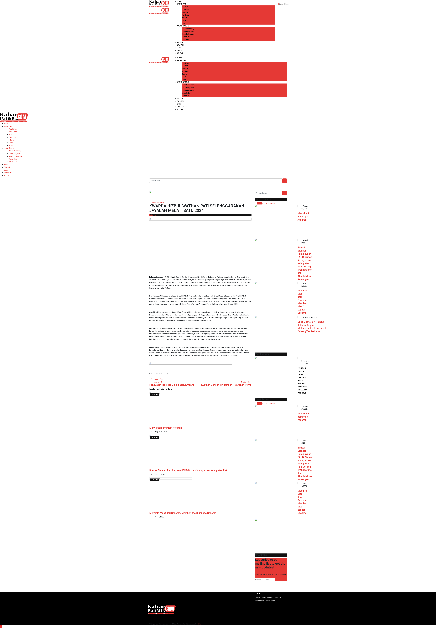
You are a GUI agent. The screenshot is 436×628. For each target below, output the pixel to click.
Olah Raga (185, 15)
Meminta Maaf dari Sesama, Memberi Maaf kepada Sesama (182, 513)
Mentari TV (182, 50)
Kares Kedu (186, 40)
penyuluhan (267, 600)
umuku (273, 600)
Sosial (184, 20)
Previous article (157, 382)
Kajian (180, 42)
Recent (259, 203)
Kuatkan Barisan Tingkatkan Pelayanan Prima (226, 384)
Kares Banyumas (188, 31)
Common (271, 203)
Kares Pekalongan (188, 34)
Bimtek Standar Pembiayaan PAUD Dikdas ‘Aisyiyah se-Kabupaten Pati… (189, 470)
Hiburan (184, 18)
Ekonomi (185, 12)
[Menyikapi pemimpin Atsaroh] (276, 222)
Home (179, 1)
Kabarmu (160, 202)
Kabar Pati (181, 4)
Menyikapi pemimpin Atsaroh (165, 427)
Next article (245, 382)
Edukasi (180, 45)
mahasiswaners (276, 597)
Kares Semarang (188, 29)
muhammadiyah (259, 600)
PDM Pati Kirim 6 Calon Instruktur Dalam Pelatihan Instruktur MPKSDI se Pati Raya (302, 380)
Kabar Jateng (183, 26)
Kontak (180, 53)
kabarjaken (258, 597)
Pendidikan (186, 7)
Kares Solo (186, 37)
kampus (269, 597)
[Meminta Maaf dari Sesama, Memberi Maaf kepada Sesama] (276, 299)
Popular (265, 203)
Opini (179, 48)
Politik (184, 23)
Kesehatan (186, 10)
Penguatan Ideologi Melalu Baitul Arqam (171, 384)
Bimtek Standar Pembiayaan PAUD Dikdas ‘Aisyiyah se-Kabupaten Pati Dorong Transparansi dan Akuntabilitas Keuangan (304, 263)
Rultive (200, 624)
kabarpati (264, 597)
